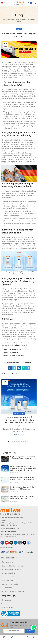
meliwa (22, 274)
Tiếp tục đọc (19, 435)
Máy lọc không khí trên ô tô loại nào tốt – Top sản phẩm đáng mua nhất (23, 458)
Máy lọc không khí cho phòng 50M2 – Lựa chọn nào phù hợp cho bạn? (22, 488)
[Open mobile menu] (36, 3)
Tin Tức (19, 29)
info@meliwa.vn (10, 531)
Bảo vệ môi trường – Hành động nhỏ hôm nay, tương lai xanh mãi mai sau (22, 478)
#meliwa (28, 362)
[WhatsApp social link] (24, 368)
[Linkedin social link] (19, 368)
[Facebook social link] (10, 368)
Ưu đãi (22, 413)
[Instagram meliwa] (11, 543)
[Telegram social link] (28, 368)
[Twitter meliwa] (20, 543)
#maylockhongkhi (13, 362)
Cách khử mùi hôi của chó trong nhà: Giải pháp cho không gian (22, 497)
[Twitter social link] (14, 368)
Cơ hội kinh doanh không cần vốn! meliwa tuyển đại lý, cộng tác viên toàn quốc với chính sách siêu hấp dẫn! (19, 420)
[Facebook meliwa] (2, 543)
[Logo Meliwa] (10, 511)
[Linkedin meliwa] (16, 543)
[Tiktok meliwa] (24, 543)
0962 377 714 (14, 528)
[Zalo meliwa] (29, 543)
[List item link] (19, 562)
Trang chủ (5, 19)
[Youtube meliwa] (7, 543)
